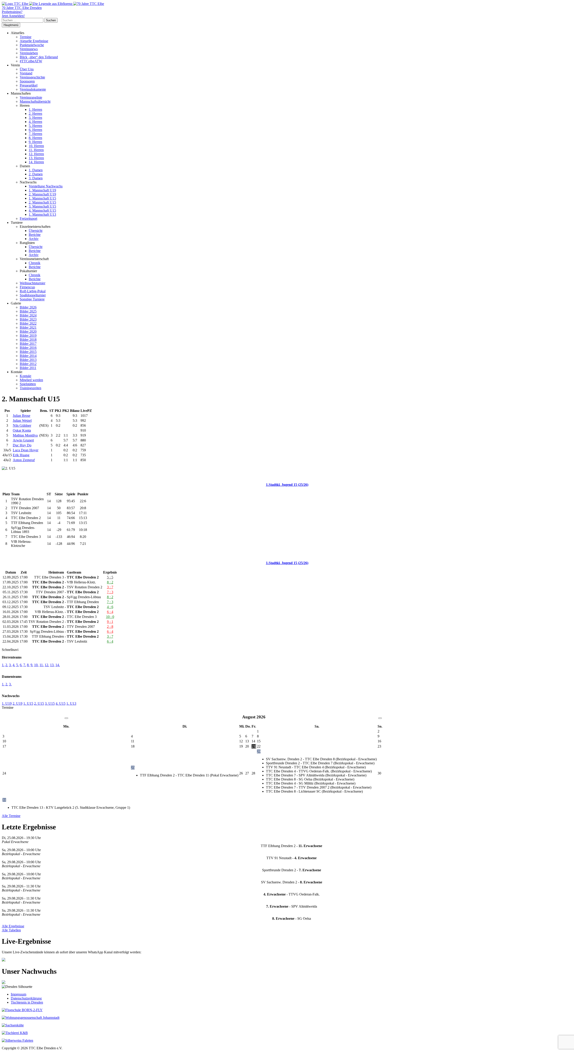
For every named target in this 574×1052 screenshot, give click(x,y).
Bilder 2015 (28, 352)
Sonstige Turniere (32, 299)
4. (14, 665)
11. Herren (36, 150)
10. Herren (36, 146)
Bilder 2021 (28, 327)
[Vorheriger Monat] (66, 718)
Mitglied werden (31, 380)
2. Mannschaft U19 (42, 194)
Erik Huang (21, 455)
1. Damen (36, 170)
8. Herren (35, 138)
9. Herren (35, 142)
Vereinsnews (29, 49)
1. (3, 665)
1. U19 (7, 703)
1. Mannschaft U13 (42, 214)
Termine (25, 37)
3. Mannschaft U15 (42, 206)
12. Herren (36, 154)
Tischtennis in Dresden (27, 1002)
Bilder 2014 (28, 356)
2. (6, 665)
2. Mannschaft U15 (42, 202)
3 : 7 (110, 587)
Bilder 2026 (28, 307)
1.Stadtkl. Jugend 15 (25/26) (287, 485)
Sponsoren (27, 81)
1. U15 (28, 703)
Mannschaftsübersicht (35, 101)
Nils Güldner (22, 425)
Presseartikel (28, 85)
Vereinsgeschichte (32, 77)
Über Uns (27, 69)
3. (10, 665)
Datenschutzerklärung (26, 998)
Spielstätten (28, 384)
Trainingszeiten (30, 388)
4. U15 (60, 703)
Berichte (35, 235)
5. (17, 665)
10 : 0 (110, 617)
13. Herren (36, 158)
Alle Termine (11, 816)
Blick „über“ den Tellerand (39, 57)
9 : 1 (110, 622)
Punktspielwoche (32, 45)
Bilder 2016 (28, 348)
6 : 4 (110, 612)
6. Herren (35, 130)
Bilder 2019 (28, 335)
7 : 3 (110, 592)
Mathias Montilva (25, 435)
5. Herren (35, 126)
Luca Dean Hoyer (25, 450)
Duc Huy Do (22, 445)
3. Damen (36, 178)
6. (21, 665)
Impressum (18, 994)
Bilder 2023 (28, 319)
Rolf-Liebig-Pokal (33, 291)
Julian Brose (21, 415)
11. (41, 665)
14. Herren (36, 162)
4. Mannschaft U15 (42, 210)
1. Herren (35, 109)
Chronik (34, 263)
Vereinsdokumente (33, 89)
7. (24, 665)
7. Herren (35, 134)
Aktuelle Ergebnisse (34, 41)
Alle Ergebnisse (13, 926)
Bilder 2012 (28, 364)
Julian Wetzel (22, 420)
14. (57, 665)
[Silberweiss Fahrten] (17, 1040)
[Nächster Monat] (380, 718)
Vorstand (26, 73)
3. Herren (35, 118)
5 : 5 (110, 577)
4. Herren (35, 122)
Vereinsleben (29, 53)
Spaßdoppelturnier (33, 295)
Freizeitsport (28, 218)
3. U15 (50, 703)
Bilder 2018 (28, 339)
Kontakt (25, 376)
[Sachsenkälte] (13, 1025)
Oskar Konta (22, 430)
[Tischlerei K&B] (15, 1033)
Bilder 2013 (28, 360)
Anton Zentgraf (24, 460)
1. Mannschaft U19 (42, 190)
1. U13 (71, 703)
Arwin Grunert (23, 440)
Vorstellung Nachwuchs (46, 186)
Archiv (34, 239)
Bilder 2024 (28, 315)
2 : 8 (110, 626)
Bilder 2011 (28, 368)
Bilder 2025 (28, 311)
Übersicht (35, 231)
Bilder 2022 (28, 323)
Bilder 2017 (28, 344)
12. (47, 665)
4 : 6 (110, 607)
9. (31, 665)
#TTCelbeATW (31, 61)
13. (52, 665)
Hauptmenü (11, 25)
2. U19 (17, 703)
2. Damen (36, 174)
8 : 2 (110, 582)
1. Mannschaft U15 (42, 198)
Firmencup (27, 287)
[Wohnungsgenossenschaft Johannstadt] (30, 1017)
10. (36, 665)
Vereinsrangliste (31, 97)
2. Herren (35, 113)
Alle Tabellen (11, 930)
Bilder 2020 (28, 331)
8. (28, 665)
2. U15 (39, 703)
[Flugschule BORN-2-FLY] (22, 1010)
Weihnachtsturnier (32, 283)
